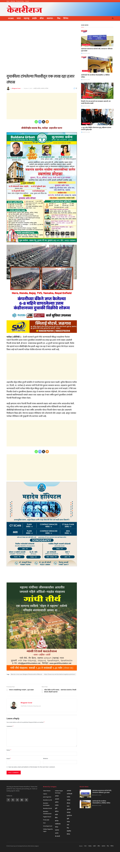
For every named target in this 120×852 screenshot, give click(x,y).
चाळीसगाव (57, 824)
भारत (19, 18)
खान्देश (38, 88)
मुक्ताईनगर (69, 815)
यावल (68, 822)
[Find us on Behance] (22, 800)
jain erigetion (47, 797)
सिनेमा (65, 18)
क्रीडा (42, 18)
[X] (43, 121)
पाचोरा (68, 797)
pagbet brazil (47, 817)
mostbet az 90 (47, 800)
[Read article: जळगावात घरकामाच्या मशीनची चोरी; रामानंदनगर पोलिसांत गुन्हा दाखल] (97, 38)
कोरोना (56, 811)
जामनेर (56, 833)
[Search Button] (112, 18)
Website (45, 759)
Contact (27, 1)
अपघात (57, 796)
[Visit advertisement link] (42, 680)
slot (44, 823)
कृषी (56, 808)
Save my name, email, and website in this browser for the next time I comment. (31, 767)
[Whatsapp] (36, 121)
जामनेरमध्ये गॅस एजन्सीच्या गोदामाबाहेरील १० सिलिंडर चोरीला (95, 76)
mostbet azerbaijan (46, 804)
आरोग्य (56, 802)
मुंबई (68, 819)
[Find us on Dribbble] (26, 800)
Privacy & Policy (20, 1)
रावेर (68, 825)
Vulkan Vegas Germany (59, 792)
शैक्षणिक (69, 831)
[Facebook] (40, 121)
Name (9, 750)
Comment (10, 726)
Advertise (12, 1)
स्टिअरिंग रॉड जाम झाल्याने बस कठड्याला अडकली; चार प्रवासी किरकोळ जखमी (96, 102)
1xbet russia (86, 44)
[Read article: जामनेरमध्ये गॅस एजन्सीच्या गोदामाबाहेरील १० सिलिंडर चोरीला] (97, 64)
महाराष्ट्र (26, 18)
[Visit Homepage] (25, 9)
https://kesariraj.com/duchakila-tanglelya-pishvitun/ (59, 674)
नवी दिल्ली (69, 794)
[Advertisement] (79, 9)
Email (9, 759)
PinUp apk (46, 820)
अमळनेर (57, 799)
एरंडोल (56, 805)
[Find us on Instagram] (17, 800)
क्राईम (34, 18)
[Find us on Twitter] (13, 800)
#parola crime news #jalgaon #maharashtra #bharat (26, 674)
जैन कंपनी (57, 836)
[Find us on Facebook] (8, 800)
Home (11, 18)
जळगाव (50, 18)
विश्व (58, 18)
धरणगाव (69, 791)
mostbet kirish (47, 808)
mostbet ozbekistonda (47, 812)
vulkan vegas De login (48, 830)
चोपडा (56, 827)
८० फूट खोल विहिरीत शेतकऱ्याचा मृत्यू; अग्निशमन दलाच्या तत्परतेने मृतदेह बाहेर (96, 128)
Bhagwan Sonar (16, 88)
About (8, 1)
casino (45, 794)
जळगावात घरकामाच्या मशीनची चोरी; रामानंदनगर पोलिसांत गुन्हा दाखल (96, 50)
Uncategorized (87, 97)
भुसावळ (69, 809)
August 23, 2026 (86, 53)
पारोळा (46, 88)
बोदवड (68, 803)
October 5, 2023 (28, 88)
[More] (47, 121)
